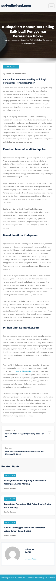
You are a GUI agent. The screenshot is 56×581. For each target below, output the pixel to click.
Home (6, 40)
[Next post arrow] (49, 451)
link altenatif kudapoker (22, 371)
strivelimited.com (16, 6)
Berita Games (20, 74)
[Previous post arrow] (49, 433)
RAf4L (8, 74)
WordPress (21, 578)
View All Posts (31, 559)
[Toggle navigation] (51, 5)
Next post (8, 448)
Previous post (10, 430)
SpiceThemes (50, 578)
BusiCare (38, 578)
